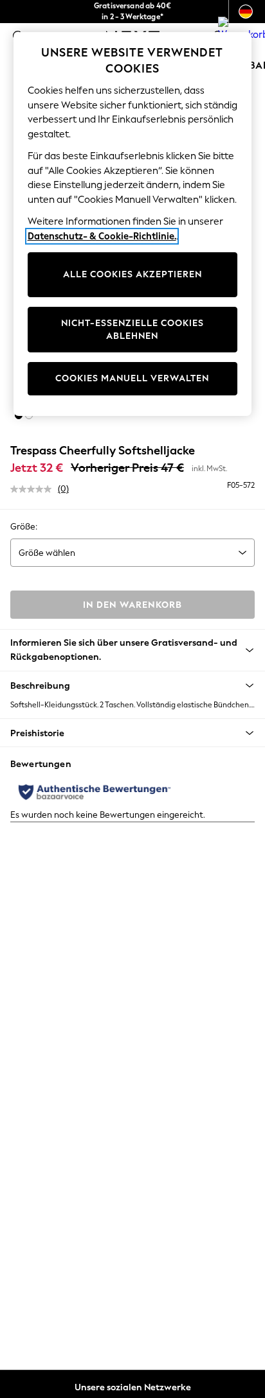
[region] (133, 224)
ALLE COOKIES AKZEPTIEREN (132, 274)
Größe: (23, 526)
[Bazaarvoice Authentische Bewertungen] (94, 792)
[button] (132, 685)
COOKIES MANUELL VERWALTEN (132, 378)
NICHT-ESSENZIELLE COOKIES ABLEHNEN (132, 329)
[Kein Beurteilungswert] (34, 489)
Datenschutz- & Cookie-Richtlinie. (102, 236)
